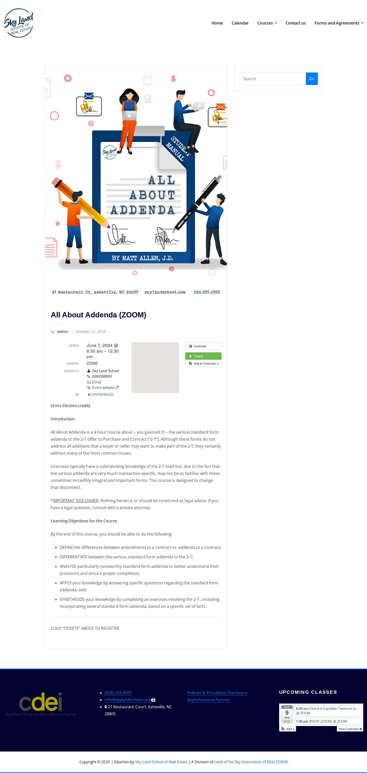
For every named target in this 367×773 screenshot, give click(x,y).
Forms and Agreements (337, 23)
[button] (203, 363)
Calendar (240, 23)
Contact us (296, 23)
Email (96, 381)
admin (59, 331)
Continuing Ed (102, 394)
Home (217, 23)
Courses (265, 23)
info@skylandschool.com (128, 700)
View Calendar (348, 729)
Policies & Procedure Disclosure (217, 693)
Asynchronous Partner (208, 700)
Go (312, 78)
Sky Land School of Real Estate (161, 761)
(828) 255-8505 (118, 693)
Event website (103, 387)
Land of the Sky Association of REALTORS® (251, 761)
